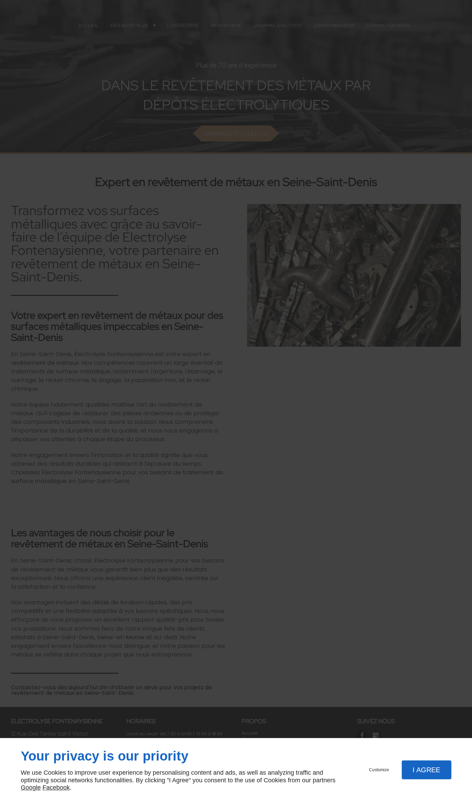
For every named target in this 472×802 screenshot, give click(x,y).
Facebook (56, 787)
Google (31, 787)
